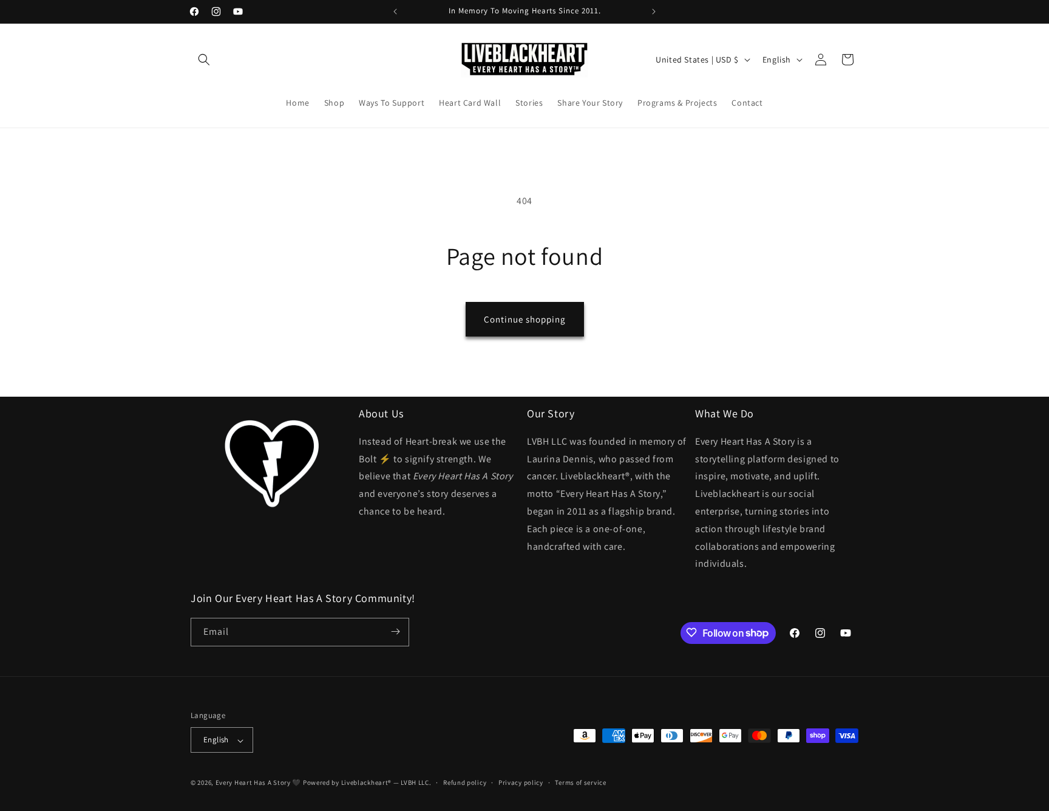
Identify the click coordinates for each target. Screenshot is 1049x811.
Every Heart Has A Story (254, 783)
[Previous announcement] (395, 11)
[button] (204, 59)
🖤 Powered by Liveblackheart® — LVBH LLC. (361, 783)
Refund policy (464, 782)
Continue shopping (525, 319)
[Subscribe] (395, 631)
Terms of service (580, 782)
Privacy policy (520, 782)
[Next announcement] (653, 11)
